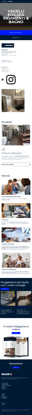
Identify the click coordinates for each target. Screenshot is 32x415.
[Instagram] (4, 413)
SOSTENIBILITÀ (4, 398)
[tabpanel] (16, 135)
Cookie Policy (12, 410)
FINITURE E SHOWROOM (16, 32)
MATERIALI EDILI (16, 37)
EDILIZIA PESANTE (5, 383)
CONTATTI (3, 404)
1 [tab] (27, 144)
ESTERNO (3, 388)
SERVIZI (3, 394)
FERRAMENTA (4, 387)
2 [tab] (28, 144)
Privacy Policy (8, 410)
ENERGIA (3, 386)
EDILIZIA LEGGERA (5, 384)
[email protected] (7, 60)
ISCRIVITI (15, 367)
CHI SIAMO (3, 393)
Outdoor (2, 307)
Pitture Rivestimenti (21, 307)
